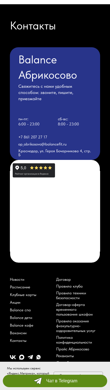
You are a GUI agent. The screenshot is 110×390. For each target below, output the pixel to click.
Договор (63, 279)
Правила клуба (69, 286)
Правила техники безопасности (71, 295)
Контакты (18, 340)
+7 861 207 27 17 (32, 137)
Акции (15, 302)
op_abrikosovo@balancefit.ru (42, 144)
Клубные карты (23, 294)
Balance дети (21, 317)
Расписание (20, 287)
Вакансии (18, 333)
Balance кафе (21, 325)
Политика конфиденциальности (74, 339)
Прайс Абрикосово (72, 349)
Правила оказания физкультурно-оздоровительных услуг (76, 326)
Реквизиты (65, 355)
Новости (17, 279)
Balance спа (20, 310)
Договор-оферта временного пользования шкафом (74, 309)
